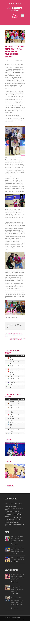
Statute (6, 525)
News (21, 60)
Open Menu (22, 15)
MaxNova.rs (22, 619)
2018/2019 (17, 60)
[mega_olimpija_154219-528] (15, 36)
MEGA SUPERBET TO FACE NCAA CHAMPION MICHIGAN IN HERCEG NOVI (18, 549)
